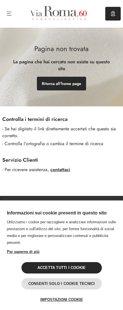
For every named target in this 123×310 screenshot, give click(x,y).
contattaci (60, 169)
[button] (9, 14)
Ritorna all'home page (61, 83)
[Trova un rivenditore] (113, 14)
